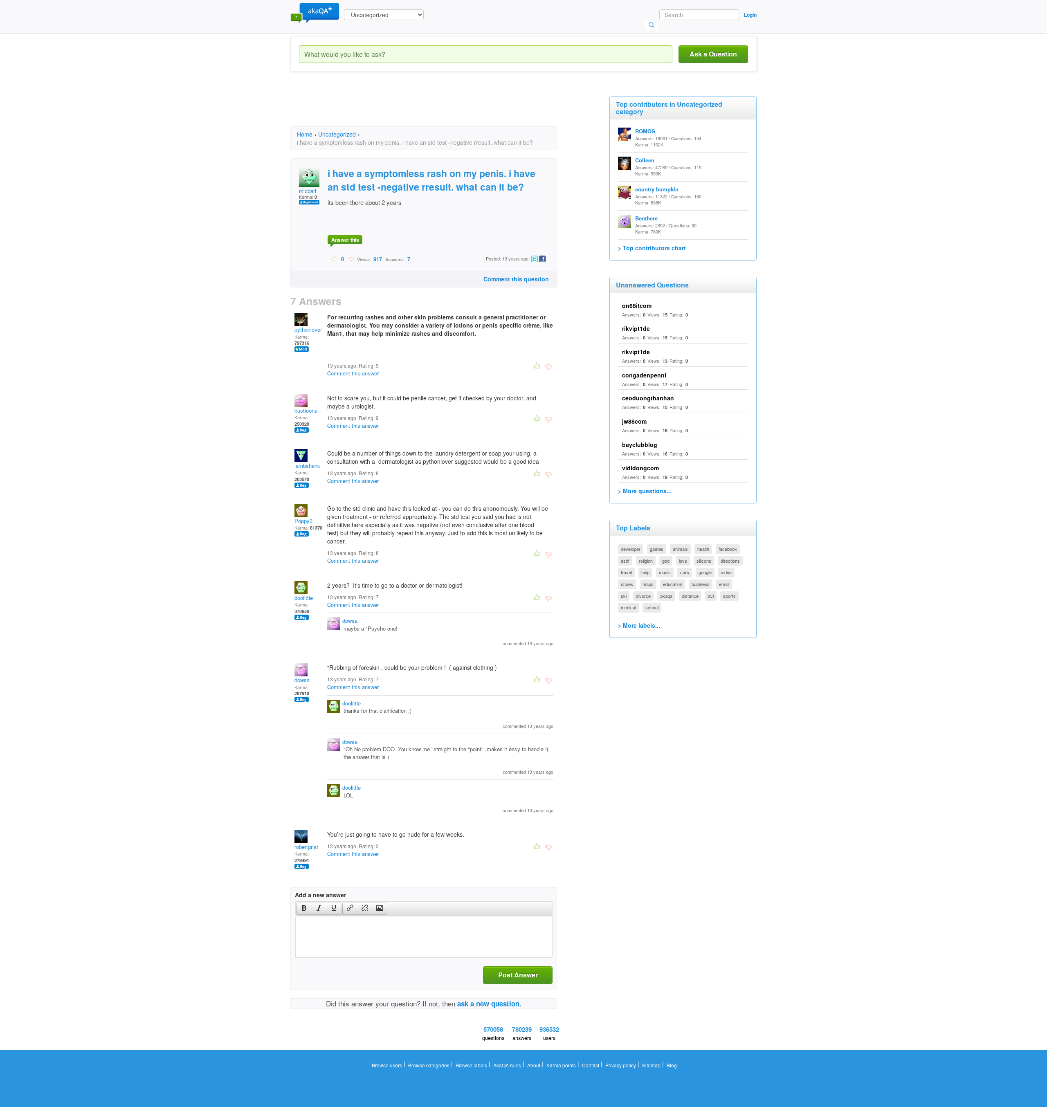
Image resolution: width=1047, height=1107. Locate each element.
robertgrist (306, 847)
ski (624, 596)
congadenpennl (644, 375)
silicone (704, 560)
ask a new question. (489, 1003)
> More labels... (639, 625)
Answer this (345, 239)
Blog (672, 1065)
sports (729, 596)
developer (630, 549)
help (645, 572)
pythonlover (308, 329)
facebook (728, 549)
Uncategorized (337, 134)
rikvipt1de (636, 328)
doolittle (303, 598)
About (533, 1065)
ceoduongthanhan (648, 398)
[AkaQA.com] (315, 12)
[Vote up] (334, 259)
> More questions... (645, 491)
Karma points (561, 1065)
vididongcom (640, 468)
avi (711, 596)
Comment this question (516, 279)
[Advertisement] (439, 106)
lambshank (307, 465)
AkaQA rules (507, 1065)
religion (646, 560)
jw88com (634, 421)
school (651, 607)
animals (680, 549)
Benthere (646, 218)
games (656, 549)
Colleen (644, 160)
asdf (625, 560)
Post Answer (518, 974)
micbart (308, 191)
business (701, 584)
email (724, 584)
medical (628, 607)
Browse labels (471, 1065)
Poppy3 (303, 521)
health (703, 549)
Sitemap (651, 1065)
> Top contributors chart (652, 248)
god (666, 560)
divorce (643, 596)
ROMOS (645, 131)
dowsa (349, 620)
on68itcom (637, 305)
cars (684, 572)
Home (304, 134)
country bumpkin (657, 189)
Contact (590, 1065)
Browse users (387, 1065)
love (683, 560)
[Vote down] (351, 259)
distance (690, 596)
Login (750, 14)
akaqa (666, 596)
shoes (627, 584)
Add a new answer (320, 895)
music (665, 572)
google (705, 572)
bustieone (305, 410)
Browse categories (428, 1065)
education (672, 584)
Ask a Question (713, 53)
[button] (304, 909)
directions (730, 560)
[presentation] (304, 908)
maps (648, 584)
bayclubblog (639, 444)
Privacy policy (620, 1065)
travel (626, 572)
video (726, 572)
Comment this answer (353, 373)
